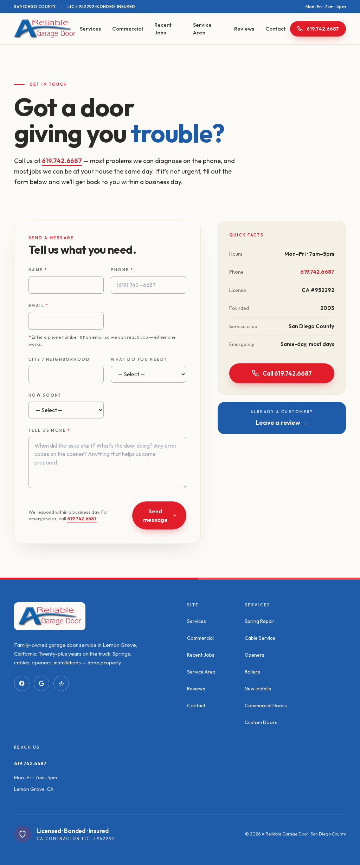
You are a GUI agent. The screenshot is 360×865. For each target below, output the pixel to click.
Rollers (252, 672)
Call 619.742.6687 (287, 373)
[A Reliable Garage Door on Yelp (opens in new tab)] (61, 683)
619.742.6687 (62, 161)
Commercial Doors (266, 705)
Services (90, 28)
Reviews (244, 28)
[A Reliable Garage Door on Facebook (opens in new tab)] (22, 683)
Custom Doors (261, 722)
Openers (254, 655)
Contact (275, 28)
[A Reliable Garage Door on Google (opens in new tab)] (41, 683)
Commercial (127, 28)
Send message (155, 515)
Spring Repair (260, 621)
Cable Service (260, 638)
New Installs (258, 688)
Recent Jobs (163, 28)
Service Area (202, 28)
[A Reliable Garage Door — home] (45, 29)
